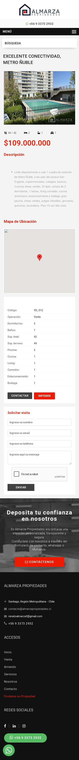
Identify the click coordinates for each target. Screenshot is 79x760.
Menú (7, 31)
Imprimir (44, 396)
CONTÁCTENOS (41, 562)
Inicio (8, 652)
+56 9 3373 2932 (40, 24)
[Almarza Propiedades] (39, 9)
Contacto (10, 689)
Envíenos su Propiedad (19, 696)
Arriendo (10, 667)
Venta (8, 659)
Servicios (10, 674)
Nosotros (10, 681)
